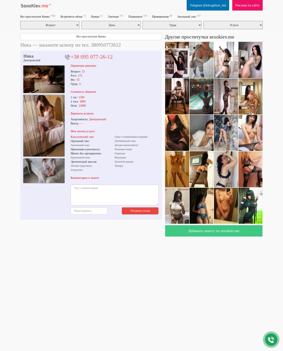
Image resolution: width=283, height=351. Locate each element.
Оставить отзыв (140, 210)
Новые (97, 16)
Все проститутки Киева (37, 16)
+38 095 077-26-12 (92, 57)
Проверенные (162, 16)
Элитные (115, 16)
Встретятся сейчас (73, 16)
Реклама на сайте (247, 5)
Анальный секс (189, 16)
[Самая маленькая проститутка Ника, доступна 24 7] (43, 79)
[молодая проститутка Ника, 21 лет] (43, 125)
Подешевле (137, 16)
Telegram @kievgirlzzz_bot (208, 5)
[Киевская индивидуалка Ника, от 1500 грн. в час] (43, 171)
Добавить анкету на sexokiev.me (213, 231)
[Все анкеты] (35, 5)
